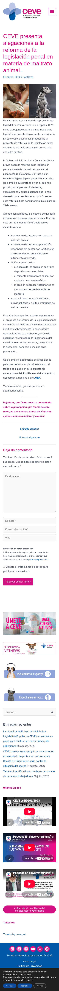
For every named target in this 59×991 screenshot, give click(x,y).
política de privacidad (38, 559)
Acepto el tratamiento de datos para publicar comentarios (25, 569)
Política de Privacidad (29, 965)
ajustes (29, 980)
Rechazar (25, 986)
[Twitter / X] (40, 949)
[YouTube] (33, 949)
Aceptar (9, 986)
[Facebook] (19, 949)
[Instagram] (26, 949)
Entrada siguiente (29, 437)
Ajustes (40, 986)
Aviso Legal (29, 961)
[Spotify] (47, 949)
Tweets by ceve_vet (14, 934)
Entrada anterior (29, 428)
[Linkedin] (12, 949)
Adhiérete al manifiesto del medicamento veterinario (29, 909)
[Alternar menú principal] (52, 11)
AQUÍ (37, 377)
